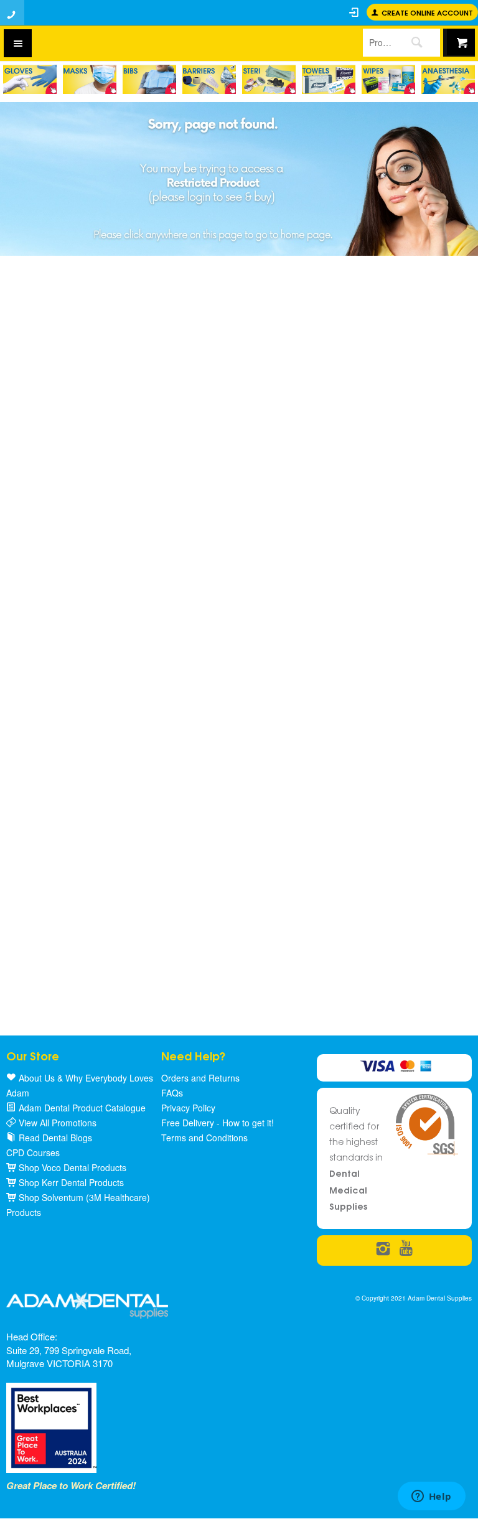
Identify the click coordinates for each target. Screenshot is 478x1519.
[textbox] (378, 42)
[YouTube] (406, 1249)
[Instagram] (383, 1249)
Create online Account (427, 12)
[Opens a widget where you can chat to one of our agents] (431, 1497)
